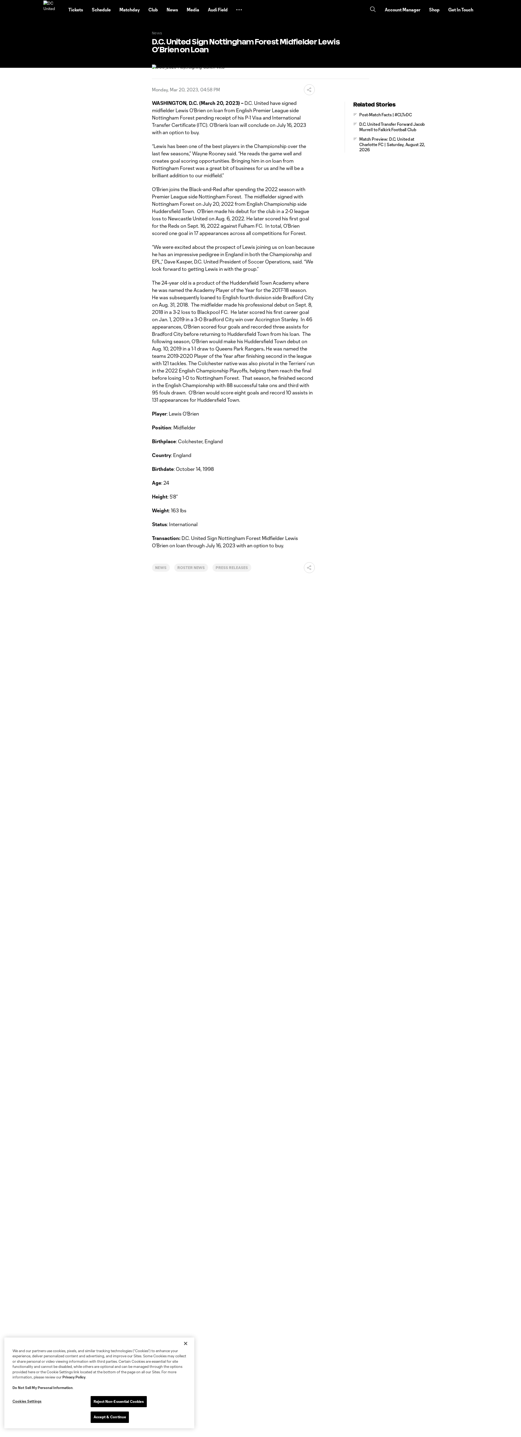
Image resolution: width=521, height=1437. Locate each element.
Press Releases (232, 568)
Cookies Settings (27, 1401)
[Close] (186, 1343)
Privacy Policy (73, 1377)
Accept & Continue (110, 1417)
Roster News (191, 568)
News (161, 568)
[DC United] (52, 10)
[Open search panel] (373, 10)
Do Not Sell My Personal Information (42, 1387)
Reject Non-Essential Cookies (119, 1401)
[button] (239, 10)
